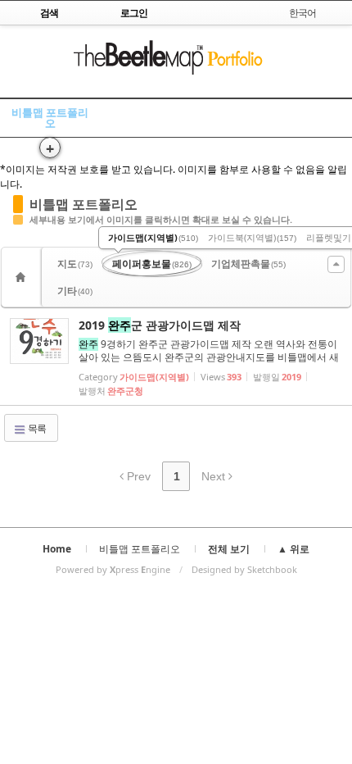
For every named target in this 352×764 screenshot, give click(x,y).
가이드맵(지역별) (153, 237)
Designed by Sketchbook (244, 569)
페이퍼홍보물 (152, 264)
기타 (75, 291)
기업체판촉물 (248, 264)
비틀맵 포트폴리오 (49, 117)
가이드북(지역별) (252, 237)
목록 (36, 428)
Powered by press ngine (113, 569)
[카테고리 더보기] (336, 264)
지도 (75, 264)
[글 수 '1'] (23, 277)
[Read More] (176, 356)
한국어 (302, 13)
